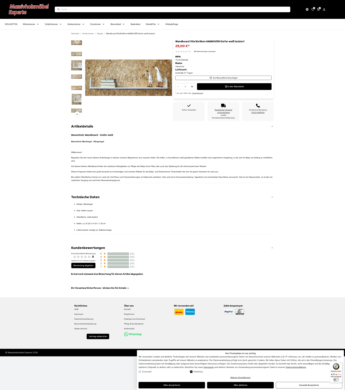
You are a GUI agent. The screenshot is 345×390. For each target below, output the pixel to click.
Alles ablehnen (240, 385)
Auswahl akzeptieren (309, 385)
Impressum (208, 367)
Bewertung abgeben (83, 265)
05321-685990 (258, 112)
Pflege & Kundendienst (133, 324)
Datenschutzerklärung (296, 367)
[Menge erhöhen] (192, 86)
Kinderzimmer (88, 33)
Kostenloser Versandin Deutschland (223, 111)
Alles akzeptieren (171, 385)
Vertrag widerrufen (98, 336)
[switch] (336, 379)
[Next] (77, 114)
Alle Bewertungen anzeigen (205, 51)
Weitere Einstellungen (240, 377)
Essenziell (146, 371)
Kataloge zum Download (134, 319)
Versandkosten (197, 93)
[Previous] (77, 41)
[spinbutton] (185, 86)
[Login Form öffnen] (324, 9)
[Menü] (340, 363)
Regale (100, 33)
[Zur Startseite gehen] (28, 9)
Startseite (75, 33)
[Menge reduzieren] (178, 86)
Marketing (198, 371)
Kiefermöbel (129, 328)
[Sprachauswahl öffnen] (307, 9)
